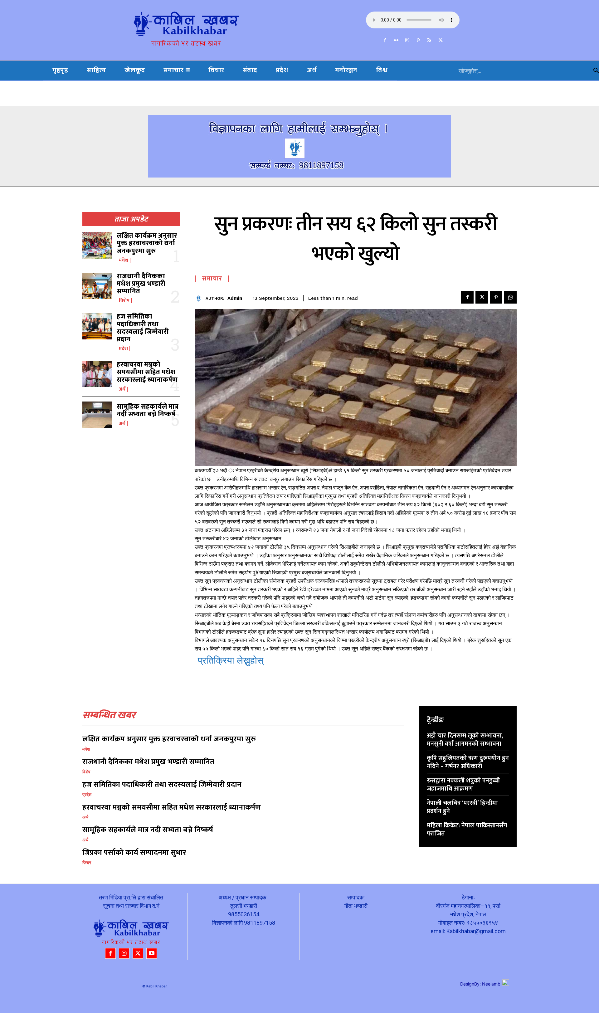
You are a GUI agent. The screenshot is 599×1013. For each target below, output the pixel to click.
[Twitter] (440, 41)
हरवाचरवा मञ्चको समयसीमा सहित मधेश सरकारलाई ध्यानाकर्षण (147, 372)
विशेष (124, 300)
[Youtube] (151, 953)
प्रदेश (123, 348)
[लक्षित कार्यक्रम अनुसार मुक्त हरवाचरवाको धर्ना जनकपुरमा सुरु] (97, 245)
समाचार (212, 278)
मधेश (123, 260)
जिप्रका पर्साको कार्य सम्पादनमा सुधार (134, 852)
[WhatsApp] (510, 297)
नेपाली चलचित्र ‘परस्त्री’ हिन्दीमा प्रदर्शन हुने (462, 807)
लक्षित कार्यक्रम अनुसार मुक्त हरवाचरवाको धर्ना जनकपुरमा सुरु (147, 243)
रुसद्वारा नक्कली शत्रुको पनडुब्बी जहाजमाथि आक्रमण (463, 784)
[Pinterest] (418, 41)
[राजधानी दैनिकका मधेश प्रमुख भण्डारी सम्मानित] (97, 286)
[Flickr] (396, 41)
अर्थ (122, 389)
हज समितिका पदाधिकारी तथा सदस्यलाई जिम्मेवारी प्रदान (143, 328)
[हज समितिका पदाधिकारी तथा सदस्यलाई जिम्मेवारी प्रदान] (97, 326)
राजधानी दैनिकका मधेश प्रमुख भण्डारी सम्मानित (141, 283)
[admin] (200, 298)
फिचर (86, 862)
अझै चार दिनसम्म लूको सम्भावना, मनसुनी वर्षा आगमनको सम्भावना (465, 739)
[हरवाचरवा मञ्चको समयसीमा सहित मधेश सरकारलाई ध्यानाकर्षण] (97, 374)
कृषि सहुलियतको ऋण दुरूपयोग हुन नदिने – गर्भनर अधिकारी (468, 762)
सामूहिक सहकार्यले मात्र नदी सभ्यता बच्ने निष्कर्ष (147, 410)
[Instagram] (407, 41)
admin (234, 298)
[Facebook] (385, 41)
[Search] (596, 70)
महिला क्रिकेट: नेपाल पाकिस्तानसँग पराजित (467, 829)
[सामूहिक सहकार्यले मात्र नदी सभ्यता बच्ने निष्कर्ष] (97, 415)
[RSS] (430, 41)
